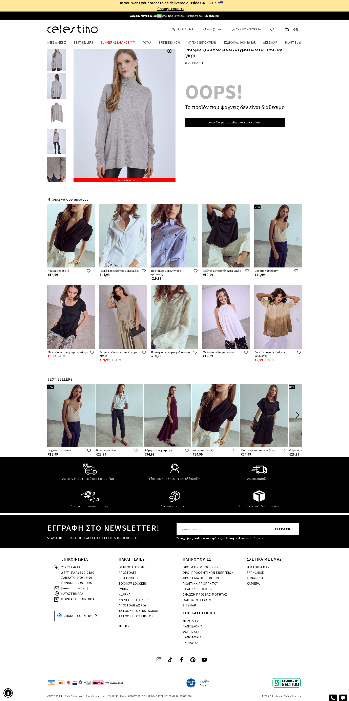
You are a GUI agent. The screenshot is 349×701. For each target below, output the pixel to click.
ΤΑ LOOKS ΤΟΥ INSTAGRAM (139, 611)
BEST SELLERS (83, 42)
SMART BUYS (293, 42)
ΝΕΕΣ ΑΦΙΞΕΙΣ (56, 42)
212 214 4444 (70, 567)
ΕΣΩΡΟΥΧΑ (191, 643)
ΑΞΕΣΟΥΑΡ (270, 42)
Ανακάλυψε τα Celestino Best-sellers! (235, 122)
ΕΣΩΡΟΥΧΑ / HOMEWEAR (240, 42)
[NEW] (278, 266)
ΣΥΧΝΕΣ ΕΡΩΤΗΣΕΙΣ (134, 600)
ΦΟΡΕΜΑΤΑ (191, 632)
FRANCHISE (255, 572)
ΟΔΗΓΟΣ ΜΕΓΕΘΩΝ (197, 600)
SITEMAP (189, 605)
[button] (8, 693)
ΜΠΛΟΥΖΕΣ (191, 621)
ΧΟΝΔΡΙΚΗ (255, 578)
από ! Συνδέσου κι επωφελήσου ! (174, 16)
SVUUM (124, 589)
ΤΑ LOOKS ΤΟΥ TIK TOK (136, 616)
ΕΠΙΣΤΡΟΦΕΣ (129, 578)
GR (295, 29)
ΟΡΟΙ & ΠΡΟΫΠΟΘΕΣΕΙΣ (200, 567)
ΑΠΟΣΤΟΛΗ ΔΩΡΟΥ (132, 605)
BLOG (124, 625)
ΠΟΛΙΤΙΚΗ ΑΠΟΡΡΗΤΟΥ (200, 583)
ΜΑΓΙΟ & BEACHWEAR (201, 42)
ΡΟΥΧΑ (146, 42)
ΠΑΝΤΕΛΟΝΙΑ (193, 626)
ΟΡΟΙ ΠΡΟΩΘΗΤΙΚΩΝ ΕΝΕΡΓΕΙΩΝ (208, 572)
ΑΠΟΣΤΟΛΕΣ (128, 572)
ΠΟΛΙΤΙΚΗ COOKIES (197, 589)
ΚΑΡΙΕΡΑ (253, 583)
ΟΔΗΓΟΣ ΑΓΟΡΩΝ (131, 567)
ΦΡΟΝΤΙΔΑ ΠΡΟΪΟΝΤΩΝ (201, 578)
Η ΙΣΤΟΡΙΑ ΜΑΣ (258, 567)
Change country (170, 8)
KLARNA (125, 594)
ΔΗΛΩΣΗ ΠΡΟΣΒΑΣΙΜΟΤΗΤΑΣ (205, 594)
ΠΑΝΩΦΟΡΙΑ (192, 637)
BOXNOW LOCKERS (133, 583)
